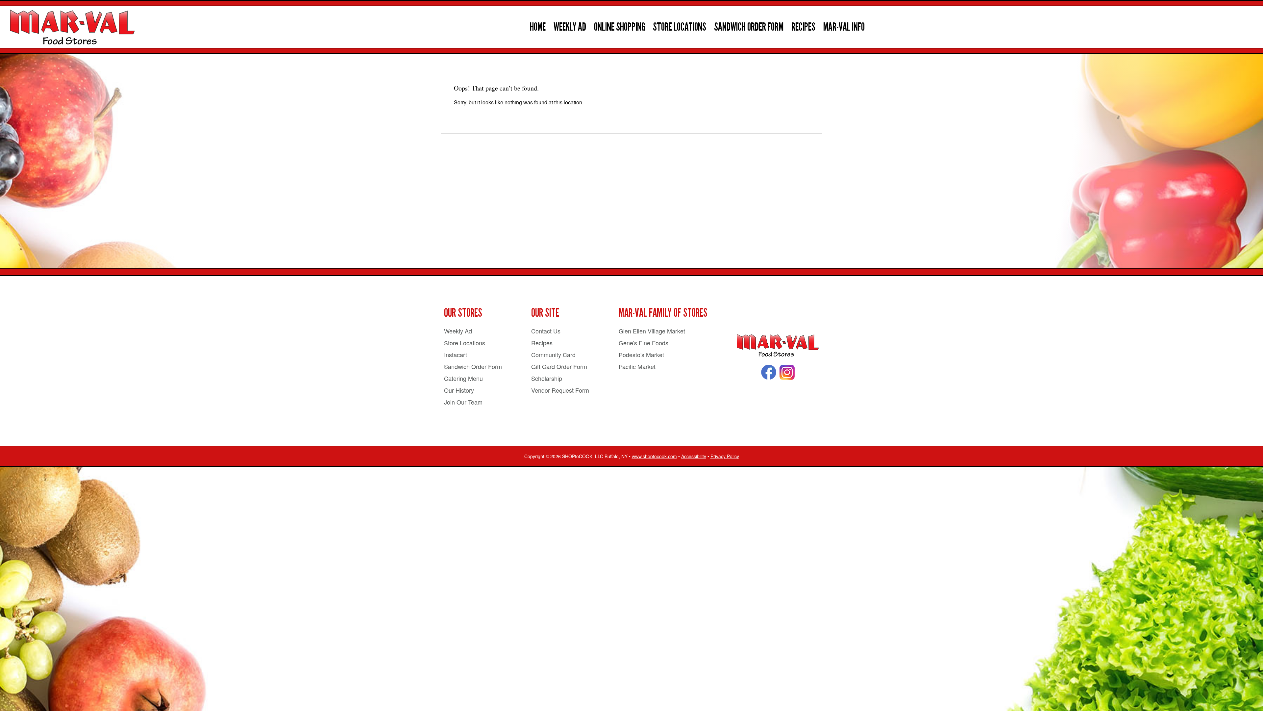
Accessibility (693, 456)
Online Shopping (619, 27)
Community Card (553, 354)
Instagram (787, 372)
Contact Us (545, 331)
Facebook (768, 372)
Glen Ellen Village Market (652, 331)
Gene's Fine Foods (643, 342)
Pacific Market (637, 366)
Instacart (455, 354)
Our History (459, 390)
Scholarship (546, 378)
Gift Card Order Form (559, 366)
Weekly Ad (570, 27)
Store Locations (679, 27)
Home (538, 27)
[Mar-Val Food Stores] (778, 345)
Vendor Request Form (560, 390)
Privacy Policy (724, 456)
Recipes (803, 27)
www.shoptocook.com (654, 456)
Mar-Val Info (844, 27)
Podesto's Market (641, 354)
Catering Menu (463, 378)
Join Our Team (463, 402)
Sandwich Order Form (748, 27)
